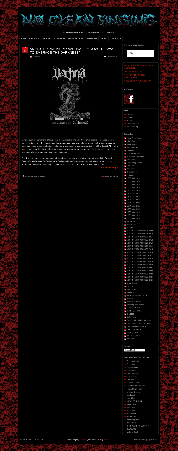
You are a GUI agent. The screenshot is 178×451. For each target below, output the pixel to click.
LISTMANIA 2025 (133, 218)
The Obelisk (131, 417)
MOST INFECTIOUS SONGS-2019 (140, 262)
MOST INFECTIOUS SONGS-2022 (140, 271)
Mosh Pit (130, 228)
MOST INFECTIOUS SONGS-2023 (140, 274)
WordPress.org (132, 127)
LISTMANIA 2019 (133, 200)
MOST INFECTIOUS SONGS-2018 (140, 258)
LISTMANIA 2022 (133, 209)
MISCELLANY (132, 225)
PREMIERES (91, 39)
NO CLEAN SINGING (36, 440)
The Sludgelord (133, 420)
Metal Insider (132, 404)
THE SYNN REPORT (135, 330)
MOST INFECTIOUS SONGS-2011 (140, 237)
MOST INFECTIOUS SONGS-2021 (140, 268)
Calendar (130, 150)
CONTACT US (115, 39)
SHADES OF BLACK (134, 308)
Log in (129, 117)
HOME (23, 39)
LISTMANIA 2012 (133, 178)
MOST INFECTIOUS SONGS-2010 (140, 234)
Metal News (131, 221)
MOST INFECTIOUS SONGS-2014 (140, 246)
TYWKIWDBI (131, 429)
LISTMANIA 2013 (133, 181)
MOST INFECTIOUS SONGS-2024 (140, 277)
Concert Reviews (133, 153)
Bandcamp (131, 364)
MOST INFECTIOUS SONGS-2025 (140, 280)
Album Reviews (133, 141)
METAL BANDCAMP (134, 401)
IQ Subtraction (132, 172)
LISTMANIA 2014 (133, 184)
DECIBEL (130, 380)
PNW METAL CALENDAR (39, 39)
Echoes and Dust (133, 383)
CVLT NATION (132, 373)
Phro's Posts (131, 289)
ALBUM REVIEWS (75, 39)
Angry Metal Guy (133, 361)
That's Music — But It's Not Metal (139, 323)
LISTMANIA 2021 (133, 206)
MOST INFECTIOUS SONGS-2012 (140, 240)
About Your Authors (134, 138)
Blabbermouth (132, 367)
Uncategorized (132, 333)
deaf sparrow (132, 377)
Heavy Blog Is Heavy (135, 389)
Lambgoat (131, 395)
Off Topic (130, 286)
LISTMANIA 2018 (133, 197)
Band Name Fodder (134, 144)
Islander (35, 176)
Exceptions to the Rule (135, 156)
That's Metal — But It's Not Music (139, 320)
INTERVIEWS (59, 39)
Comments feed (133, 124)
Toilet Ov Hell (132, 423)
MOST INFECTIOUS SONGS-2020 (140, 265)
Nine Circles (131, 407)
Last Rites (130, 398)
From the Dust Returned (136, 386)
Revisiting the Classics (135, 305)
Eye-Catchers (132, 160)
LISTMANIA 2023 (133, 212)
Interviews (130, 169)
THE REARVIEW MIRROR (137, 326)
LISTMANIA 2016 (133, 191)
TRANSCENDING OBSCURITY (139, 426)
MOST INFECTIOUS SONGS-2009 (140, 231)
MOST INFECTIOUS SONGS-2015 (140, 249)
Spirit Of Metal (132, 414)
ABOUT (103, 39)
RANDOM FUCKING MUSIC (137, 295)
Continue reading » (109, 167)
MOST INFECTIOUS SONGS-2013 (140, 243)
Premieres (36, 56)
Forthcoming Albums (134, 163)
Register (130, 114)
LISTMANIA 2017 (133, 194)
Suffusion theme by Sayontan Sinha (146, 440)
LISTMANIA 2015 (133, 187)
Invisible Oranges (133, 392)
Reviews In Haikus (134, 302)
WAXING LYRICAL (134, 336)
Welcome (130, 339)
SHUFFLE (130, 314)
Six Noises (131, 410)
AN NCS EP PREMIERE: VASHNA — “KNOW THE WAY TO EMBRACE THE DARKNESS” (72, 50)
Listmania (130, 175)
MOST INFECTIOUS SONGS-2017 (140, 255)
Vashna (115, 176)
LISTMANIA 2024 (133, 215)
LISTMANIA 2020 (133, 203)
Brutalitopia (131, 370)
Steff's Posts (131, 317)
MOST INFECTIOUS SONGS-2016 (140, 252)
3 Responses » (111, 56)
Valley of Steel (132, 432)
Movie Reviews (132, 283)
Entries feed (131, 121)
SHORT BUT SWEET (135, 311)
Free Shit (130, 166)
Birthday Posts (132, 147)
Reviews (130, 299)
